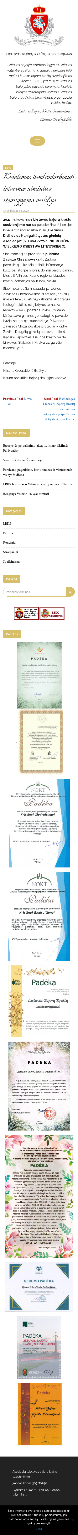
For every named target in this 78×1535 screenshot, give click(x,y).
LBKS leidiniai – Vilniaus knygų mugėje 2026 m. (38, 484)
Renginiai (9, 543)
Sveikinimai (11, 562)
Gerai (39, 1528)
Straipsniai (10, 552)
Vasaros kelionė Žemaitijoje (22, 460)
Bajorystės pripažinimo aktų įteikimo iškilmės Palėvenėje (35, 448)
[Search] (70, 592)
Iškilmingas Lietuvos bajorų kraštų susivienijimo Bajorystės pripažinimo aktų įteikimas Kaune (59, 409)
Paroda (8, 533)
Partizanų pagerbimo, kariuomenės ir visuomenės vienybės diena (37, 472)
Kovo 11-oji (17, 401)
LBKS (8, 167)
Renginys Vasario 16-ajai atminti (26, 494)
